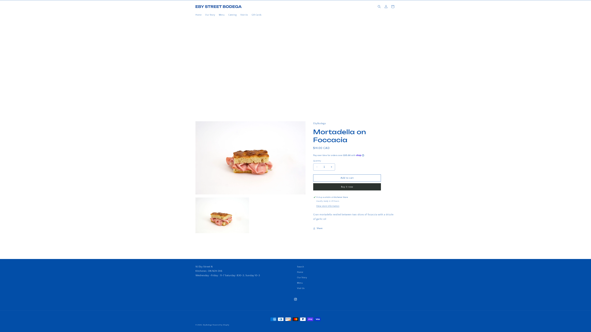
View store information (327, 206)
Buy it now (347, 187)
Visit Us (301, 288)
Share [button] (320, 228)
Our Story (302, 277)
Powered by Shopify (221, 325)
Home (300, 272)
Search (300, 267)
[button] (379, 6)
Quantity (317, 161)
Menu (300, 283)
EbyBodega (207, 325)
